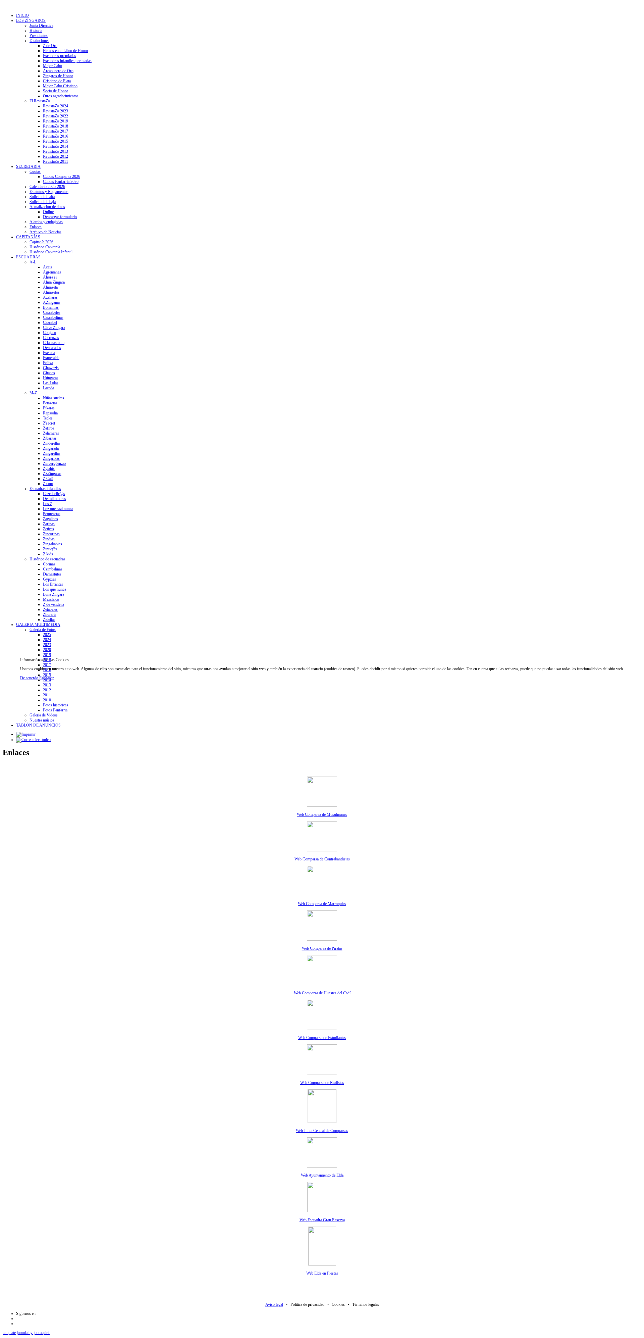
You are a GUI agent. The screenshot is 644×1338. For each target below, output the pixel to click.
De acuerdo (29, 678)
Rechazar (46, 678)
